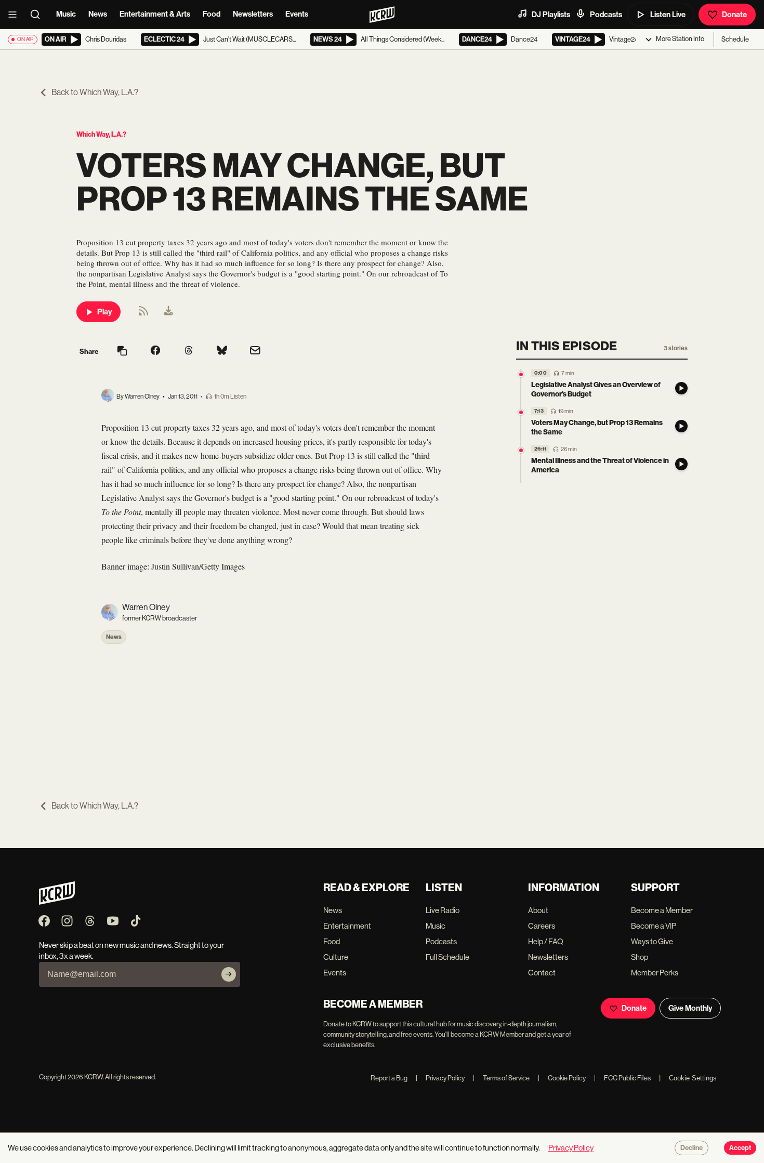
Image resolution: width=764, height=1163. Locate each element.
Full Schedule (447, 957)
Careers (541, 925)
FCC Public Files (622, 1078)
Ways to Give (652, 941)
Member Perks (654, 972)
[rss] (143, 314)
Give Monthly (690, 1008)
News (97, 14)
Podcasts (606, 14)
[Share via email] (255, 351)
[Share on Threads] (188, 351)
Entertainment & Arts (155, 14)
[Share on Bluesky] (222, 351)
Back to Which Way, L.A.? (94, 92)
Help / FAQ (545, 941)
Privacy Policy (440, 1078)
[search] (38, 14)
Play (104, 311)
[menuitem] (168, 312)
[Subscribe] (228, 974)
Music (66, 14)
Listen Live (668, 14)
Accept (740, 1148)
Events (296, 14)
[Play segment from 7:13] (521, 412)
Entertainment (347, 925)
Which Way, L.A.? (101, 134)
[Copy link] (122, 352)
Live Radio (442, 910)
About (538, 910)
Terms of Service (501, 1078)
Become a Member (662, 910)
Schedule (735, 39)
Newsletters (253, 14)
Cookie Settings (693, 1078)
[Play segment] (681, 388)
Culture (335, 957)
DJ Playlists (551, 14)
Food (211, 14)
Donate (734, 14)
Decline (691, 1148)
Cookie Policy (562, 1078)
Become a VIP (653, 925)
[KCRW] (57, 901)
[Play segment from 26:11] (521, 450)
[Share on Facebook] (155, 351)
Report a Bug (389, 1078)
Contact (542, 972)
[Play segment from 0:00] (521, 374)
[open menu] (15, 14)
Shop (639, 957)
